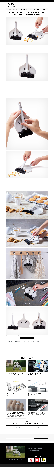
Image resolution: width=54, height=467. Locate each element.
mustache (35, 423)
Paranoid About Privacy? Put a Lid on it (35, 393)
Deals (35, 9)
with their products (17, 94)
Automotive (20, 9)
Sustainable (31, 9)
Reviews (38, 9)
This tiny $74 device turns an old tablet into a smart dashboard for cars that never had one (37, 374)
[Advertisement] (33, 5)
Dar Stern (17, 423)
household (26, 423)
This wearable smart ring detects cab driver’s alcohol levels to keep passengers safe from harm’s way (16, 413)
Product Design (11, 9)
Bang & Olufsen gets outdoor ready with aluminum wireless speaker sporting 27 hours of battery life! (16, 428)
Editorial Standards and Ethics (32, 450)
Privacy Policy (37, 450)
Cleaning (13, 423)
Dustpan (21, 423)
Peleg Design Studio (16, 51)
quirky (45, 423)
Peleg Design (41, 423)
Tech (16, 9)
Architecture (25, 9)
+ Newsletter (43, 9)
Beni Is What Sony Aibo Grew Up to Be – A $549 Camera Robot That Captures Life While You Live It (16, 374)
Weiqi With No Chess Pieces (11, 393)
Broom (9, 423)
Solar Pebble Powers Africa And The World (35, 412)
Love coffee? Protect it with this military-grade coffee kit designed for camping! (37, 428)
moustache (31, 423)
